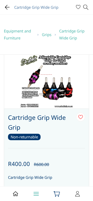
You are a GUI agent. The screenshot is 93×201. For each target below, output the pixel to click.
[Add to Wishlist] (80, 117)
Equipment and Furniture (17, 34)
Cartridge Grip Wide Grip (71, 34)
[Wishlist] (79, 7)
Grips (46, 34)
